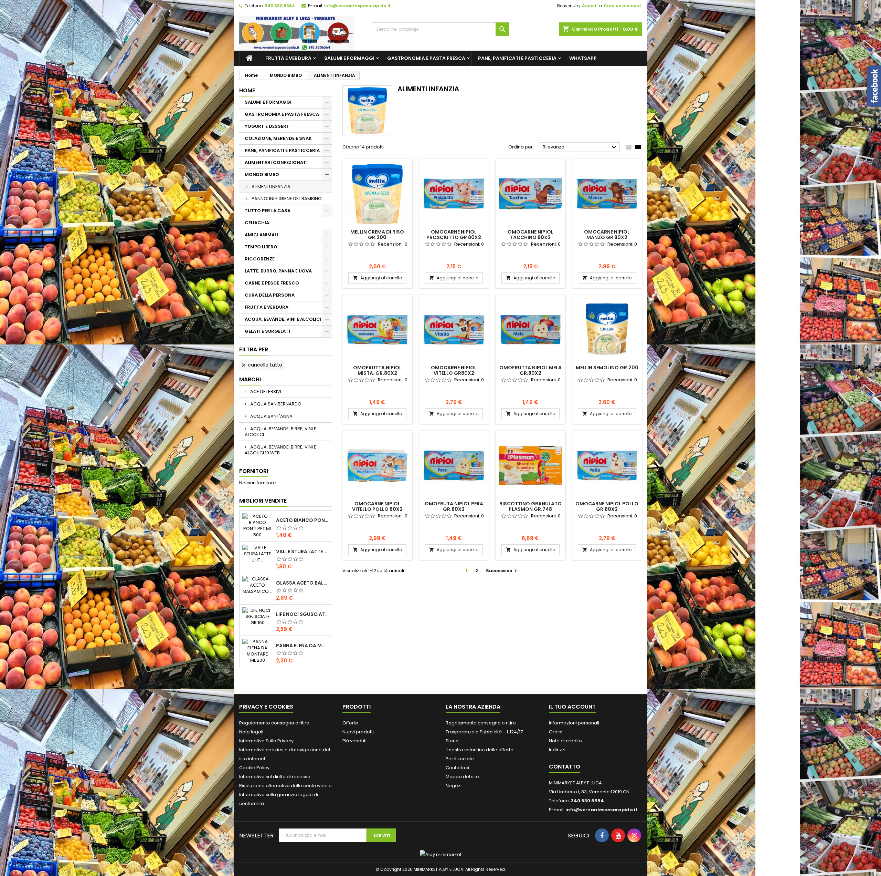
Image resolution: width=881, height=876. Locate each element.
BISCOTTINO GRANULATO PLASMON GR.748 (530, 506)
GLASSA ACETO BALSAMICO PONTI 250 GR (302, 583)
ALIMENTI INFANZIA (271, 186)
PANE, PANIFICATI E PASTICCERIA (517, 58)
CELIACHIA (257, 222)
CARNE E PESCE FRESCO (272, 283)
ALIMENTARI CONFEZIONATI (276, 162)
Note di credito (565, 741)
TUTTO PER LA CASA (267, 210)
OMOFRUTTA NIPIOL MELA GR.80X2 (530, 370)
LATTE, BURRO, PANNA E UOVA (278, 271)
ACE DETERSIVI (265, 391)
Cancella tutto (261, 364)
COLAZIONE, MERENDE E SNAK (278, 138)
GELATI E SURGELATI (267, 331)
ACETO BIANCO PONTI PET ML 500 (302, 520)
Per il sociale (460, 758)
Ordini (555, 732)
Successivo (502, 570)
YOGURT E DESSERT (267, 126)
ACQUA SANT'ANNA (271, 416)
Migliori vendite (263, 501)
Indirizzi (557, 749)
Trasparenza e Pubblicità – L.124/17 (484, 732)
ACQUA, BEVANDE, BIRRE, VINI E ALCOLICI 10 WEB (280, 450)
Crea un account (622, 6)
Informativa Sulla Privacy (266, 741)
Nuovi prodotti (358, 732)
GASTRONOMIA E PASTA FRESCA (426, 58)
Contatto (564, 767)
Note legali (251, 732)
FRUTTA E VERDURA (288, 58)
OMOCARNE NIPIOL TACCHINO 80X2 (530, 234)
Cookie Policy (254, 767)
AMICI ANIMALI (261, 234)
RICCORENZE (260, 259)
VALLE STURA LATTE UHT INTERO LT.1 (302, 551)
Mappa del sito (462, 776)
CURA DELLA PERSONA (270, 295)
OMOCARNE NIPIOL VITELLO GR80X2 (454, 370)
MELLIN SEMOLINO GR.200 (607, 367)
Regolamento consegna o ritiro (274, 723)
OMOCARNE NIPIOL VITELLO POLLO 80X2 (377, 506)
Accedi (589, 6)
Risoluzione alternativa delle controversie (285, 785)
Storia (452, 741)
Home (247, 90)
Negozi (453, 785)
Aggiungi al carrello (377, 278)
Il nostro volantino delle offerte (479, 749)
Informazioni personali (574, 723)
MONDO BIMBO (262, 174)
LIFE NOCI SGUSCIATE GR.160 (302, 614)
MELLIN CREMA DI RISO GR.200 (377, 234)
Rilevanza (580, 147)
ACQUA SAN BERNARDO (275, 404)
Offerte (350, 723)
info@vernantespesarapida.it (357, 6)
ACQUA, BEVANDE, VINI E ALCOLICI (283, 319)
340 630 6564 (280, 6)
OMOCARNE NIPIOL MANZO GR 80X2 (607, 234)
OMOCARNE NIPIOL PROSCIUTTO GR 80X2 (453, 234)
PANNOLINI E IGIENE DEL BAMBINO (287, 198)
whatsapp (583, 58)
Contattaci (457, 767)
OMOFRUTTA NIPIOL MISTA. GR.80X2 (377, 370)
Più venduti (354, 741)
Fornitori (253, 471)
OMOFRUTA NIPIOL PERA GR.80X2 (454, 506)
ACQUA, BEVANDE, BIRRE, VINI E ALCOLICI (280, 431)
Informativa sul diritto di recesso (274, 776)
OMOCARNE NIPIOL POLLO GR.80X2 (606, 506)
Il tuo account (572, 707)
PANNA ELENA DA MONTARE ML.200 (302, 645)
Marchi (250, 379)
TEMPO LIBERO (261, 247)
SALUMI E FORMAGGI (349, 58)
